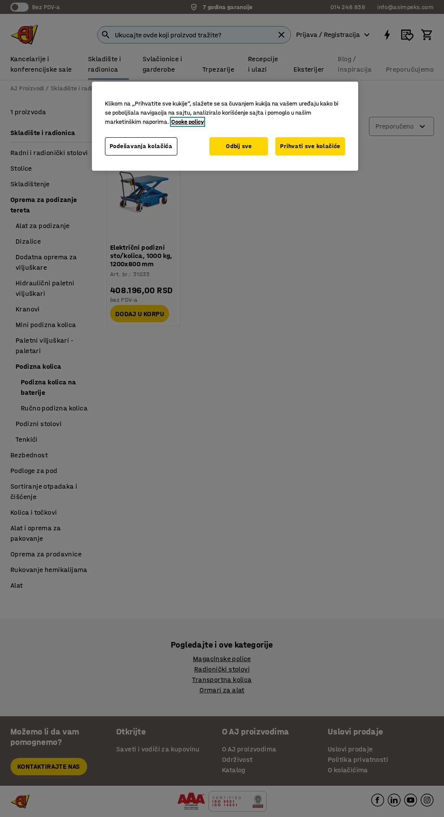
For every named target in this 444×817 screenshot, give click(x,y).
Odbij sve (238, 146)
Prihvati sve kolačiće (310, 146)
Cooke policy (187, 122)
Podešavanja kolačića (141, 146)
